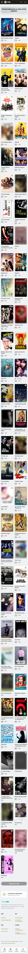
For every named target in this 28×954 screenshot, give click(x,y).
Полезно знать (4, 928)
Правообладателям (6, 920)
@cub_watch (12, 943)
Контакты (3, 917)
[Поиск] (21, 2)
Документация (18, 917)
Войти (25, 2)
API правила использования (19, 920)
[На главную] (7, 2)
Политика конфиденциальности (20, 933)
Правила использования (19, 929)
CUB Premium (4, 931)
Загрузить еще (14, 883)
